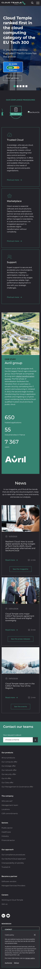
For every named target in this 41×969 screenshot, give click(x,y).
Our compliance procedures (13, 855)
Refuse (16, 963)
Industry (5, 836)
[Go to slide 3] (20, 86)
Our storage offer (9, 766)
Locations (6, 809)
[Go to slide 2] (18, 86)
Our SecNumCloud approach (14, 859)
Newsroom (6, 924)
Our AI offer (6, 778)
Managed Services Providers (13, 886)
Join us (4, 904)
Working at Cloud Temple (12, 900)
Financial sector (8, 840)
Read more (10, 560)
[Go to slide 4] (23, 86)
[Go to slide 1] (15, 86)
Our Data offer (7, 783)
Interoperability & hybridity (13, 863)
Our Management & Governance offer (17, 787)
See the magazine (20, 569)
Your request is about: (12, 735)
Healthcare (6, 832)
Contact (8, 929)
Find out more (12, 78)
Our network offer (9, 770)
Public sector (7, 828)
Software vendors (9, 881)
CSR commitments (10, 813)
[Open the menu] (37, 3)
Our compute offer (9, 762)
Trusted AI (6, 867)
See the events (20, 707)
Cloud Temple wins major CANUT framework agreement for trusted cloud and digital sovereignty (19, 617)
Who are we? (7, 801)
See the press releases (20, 639)
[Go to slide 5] (26, 86)
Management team (10, 805)
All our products (8, 758)
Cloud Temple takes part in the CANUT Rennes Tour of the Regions (20, 685)
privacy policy (30, 958)
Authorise (8, 963)
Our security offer (9, 774)
